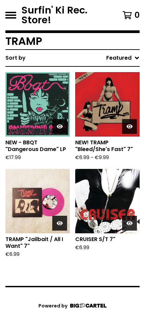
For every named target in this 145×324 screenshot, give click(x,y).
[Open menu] (10, 15)
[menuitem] (72, 58)
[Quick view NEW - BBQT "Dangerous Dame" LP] (59, 126)
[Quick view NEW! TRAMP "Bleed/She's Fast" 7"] (129, 126)
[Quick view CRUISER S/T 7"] (129, 223)
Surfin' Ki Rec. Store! (54, 15)
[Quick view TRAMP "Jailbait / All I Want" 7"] (59, 223)
